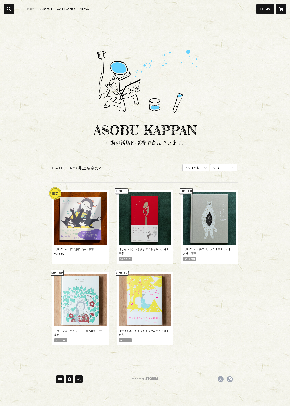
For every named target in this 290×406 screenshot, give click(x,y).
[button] (265, 9)
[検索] (9, 9)
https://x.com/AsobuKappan (221, 379)
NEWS (84, 8)
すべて (217, 167)
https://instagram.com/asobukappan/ (230, 379)
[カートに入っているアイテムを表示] (281, 9)
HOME (31, 8)
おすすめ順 (192, 167)
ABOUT (46, 8)
